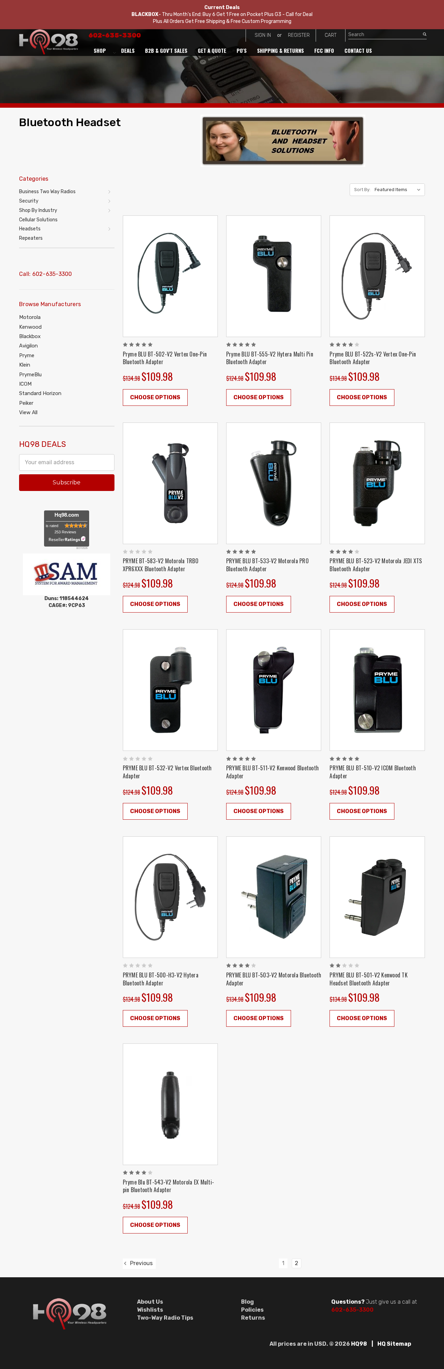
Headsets (30, 229)
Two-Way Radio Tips (165, 1317)
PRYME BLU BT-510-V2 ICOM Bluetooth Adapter (373, 772)
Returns (253, 1317)
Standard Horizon (40, 393)
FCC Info (324, 50)
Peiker (26, 403)
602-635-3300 (114, 35)
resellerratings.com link (66, 539)
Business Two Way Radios (47, 192)
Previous (141, 1263)
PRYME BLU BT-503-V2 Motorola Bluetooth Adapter (274, 979)
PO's (242, 50)
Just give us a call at (374, 1301)
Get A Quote (212, 50)
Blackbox (30, 336)
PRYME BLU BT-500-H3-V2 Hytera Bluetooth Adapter (160, 979)
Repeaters (31, 238)
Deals (128, 50)
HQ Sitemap (394, 1344)
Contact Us (358, 50)
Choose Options (155, 397)
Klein (24, 365)
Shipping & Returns (280, 50)
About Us (150, 1301)
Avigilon (28, 346)
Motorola (30, 317)
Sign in (263, 35)
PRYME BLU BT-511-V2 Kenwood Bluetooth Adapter (272, 772)
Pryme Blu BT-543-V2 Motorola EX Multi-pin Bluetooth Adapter (168, 1186)
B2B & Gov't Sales (166, 50)
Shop (100, 50)
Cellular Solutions (38, 220)
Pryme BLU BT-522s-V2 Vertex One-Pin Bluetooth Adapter (373, 358)
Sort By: (362, 189)
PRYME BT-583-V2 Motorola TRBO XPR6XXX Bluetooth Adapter (160, 565)
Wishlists (150, 1309)
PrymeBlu (30, 374)
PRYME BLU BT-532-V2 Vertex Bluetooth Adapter (167, 772)
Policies (252, 1309)
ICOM (25, 384)
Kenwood (30, 327)
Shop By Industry (38, 210)
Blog (247, 1301)
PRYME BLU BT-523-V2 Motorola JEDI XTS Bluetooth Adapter (376, 565)
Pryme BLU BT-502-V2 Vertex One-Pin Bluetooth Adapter (165, 358)
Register (299, 35)
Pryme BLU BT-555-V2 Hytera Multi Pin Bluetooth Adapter (269, 358)
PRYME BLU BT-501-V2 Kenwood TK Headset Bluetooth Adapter (369, 979)
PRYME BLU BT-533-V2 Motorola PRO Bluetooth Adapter (267, 565)
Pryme (26, 355)
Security (29, 201)
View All (28, 412)
